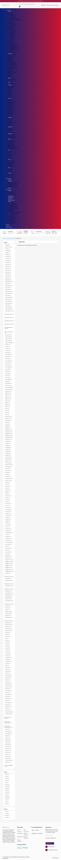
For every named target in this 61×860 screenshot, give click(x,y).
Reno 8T (7, 609)
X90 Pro (7, 673)
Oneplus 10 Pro (8, 439)
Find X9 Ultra (10, 163)
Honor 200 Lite (8, 354)
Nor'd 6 (7, 408)
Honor (9, 98)
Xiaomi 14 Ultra (8, 694)
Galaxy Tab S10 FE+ (13, 205)
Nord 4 (7, 412)
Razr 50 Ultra (8, 548)
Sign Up (57, 5)
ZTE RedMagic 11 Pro (12, 141)
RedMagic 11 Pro (8, 567)
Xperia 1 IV (7, 735)
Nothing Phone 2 (9, 433)
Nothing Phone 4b (11, 135)
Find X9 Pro (8, 256)
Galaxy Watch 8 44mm (12, 185)
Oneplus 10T (8, 441)
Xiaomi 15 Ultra (13, 25)
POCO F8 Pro (12, 30)
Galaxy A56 (8, 274)
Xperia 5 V (7, 754)
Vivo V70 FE (10, 156)
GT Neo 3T (7, 350)
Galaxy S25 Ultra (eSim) (12, 68)
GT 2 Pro (7, 344)
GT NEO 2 (7, 346)
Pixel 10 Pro (10, 88)
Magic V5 (10, 106)
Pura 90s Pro (10, 175)
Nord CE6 (10, 120)
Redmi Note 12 (8, 578)
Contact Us (19, 831)
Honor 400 (10, 110)
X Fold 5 (9, 158)
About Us (7, 224)
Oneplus (9, 117)
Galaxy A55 (8, 272)
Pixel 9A (7, 497)
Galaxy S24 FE (8, 289)
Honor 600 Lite (11, 103)
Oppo (9, 159)
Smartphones (8, 10)
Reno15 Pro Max (11, 160)
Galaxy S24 (8, 287)
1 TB (6, 811)
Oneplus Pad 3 (13, 223)
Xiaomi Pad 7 (14, 215)
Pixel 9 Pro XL (10, 94)
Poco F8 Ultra (12, 29)
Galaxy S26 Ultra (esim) (12, 64)
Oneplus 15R (10, 122)
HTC (6, 782)
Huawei (9, 173)
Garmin (9, 179)
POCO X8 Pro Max (13, 33)
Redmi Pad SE (14, 217)
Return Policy (26, 831)
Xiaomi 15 (12, 26)
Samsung (10, 53)
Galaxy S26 (8, 305)
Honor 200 (8, 352)
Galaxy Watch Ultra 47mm (13, 186)
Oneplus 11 (7, 443)
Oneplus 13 (8, 449)
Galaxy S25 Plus (8, 301)
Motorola (10, 126)
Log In (55, 5)
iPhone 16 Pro (11, 80)
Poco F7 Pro (8, 507)
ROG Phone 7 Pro (9, 617)
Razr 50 (7, 546)
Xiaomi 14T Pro (8, 698)
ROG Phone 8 (8, 622)
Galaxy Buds (10, 192)
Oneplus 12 (7, 445)
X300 (9, 152)
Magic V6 (10, 99)
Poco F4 (7, 499)
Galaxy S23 (8, 283)
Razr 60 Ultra (10, 132)
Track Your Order (9, 227)
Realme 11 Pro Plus (9, 559)
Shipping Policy (20, 836)
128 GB (7, 815)
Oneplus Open (8, 457)
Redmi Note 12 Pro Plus (9, 583)
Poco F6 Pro (8, 503)
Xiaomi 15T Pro (13, 23)
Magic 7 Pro (10, 107)
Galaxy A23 (8, 260)
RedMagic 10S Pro (11, 145)
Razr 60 (7, 550)
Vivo (9, 149)
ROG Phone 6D (8, 613)
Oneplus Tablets (11, 219)
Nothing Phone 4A (11, 137)
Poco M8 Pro (12, 36)
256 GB (7, 817)
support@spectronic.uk (52, 849)
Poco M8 (11, 34)
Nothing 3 (7, 426)
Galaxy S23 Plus (8, 285)
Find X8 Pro (8, 254)
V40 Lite (7, 636)
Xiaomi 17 (12, 21)
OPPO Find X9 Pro (11, 162)
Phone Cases (11, 197)
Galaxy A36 (10, 75)
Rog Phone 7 (8, 615)
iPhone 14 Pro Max (9, 387)
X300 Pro (7, 669)
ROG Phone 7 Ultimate (9, 620)
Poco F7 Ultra (8, 509)
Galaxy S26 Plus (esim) (12, 63)
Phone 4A (7, 468)
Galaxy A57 (10, 59)
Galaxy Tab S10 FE (13, 206)
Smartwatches (8, 178)
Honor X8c (7, 373)
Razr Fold (10, 128)
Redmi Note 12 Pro (9, 580)
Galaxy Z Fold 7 (8, 338)
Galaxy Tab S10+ (13, 204)
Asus (9, 82)
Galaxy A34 (8, 264)
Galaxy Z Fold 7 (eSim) (12, 65)
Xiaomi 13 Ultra (8, 686)
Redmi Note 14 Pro (13, 49)
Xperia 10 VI (8, 748)
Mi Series (10, 12)
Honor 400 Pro (11, 109)
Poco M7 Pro (8, 515)
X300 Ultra (10, 151)
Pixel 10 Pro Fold (11, 86)
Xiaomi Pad (12, 211)
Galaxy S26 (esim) (11, 61)
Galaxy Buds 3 (13, 194)
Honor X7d (10, 114)
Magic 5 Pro (8, 393)
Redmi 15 (12, 42)
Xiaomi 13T (8, 688)
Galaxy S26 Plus (8, 307)
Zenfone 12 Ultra (8, 760)
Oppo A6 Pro (10, 166)
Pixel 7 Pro (10, 95)
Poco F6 (7, 501)
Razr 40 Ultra (8, 544)
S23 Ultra (7, 632)
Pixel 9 (7, 493)
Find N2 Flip (8, 250)
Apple (9, 78)
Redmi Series (10, 41)
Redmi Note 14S (13, 52)
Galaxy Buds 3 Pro (13, 193)
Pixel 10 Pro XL (11, 87)
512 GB (7, 813)
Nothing (9, 133)
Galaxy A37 (10, 60)
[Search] (19, 6)
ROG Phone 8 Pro (9, 624)
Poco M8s (12, 37)
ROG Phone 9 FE (11, 83)
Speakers (10, 198)
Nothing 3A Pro (8, 429)
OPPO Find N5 (8, 462)
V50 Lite (7, 640)
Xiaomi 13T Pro (8, 690)
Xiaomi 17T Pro (13, 15)
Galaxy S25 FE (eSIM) (12, 72)
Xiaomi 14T (8, 696)
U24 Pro (7, 634)
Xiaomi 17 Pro (8, 710)
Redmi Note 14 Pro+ (9, 594)
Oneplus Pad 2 (13, 221)
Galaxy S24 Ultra (9, 293)
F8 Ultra (7, 248)
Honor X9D (10, 113)
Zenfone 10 (8, 758)
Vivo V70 (10, 155)
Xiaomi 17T (12, 14)
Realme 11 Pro (8, 557)
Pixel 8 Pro (8, 490)
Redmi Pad (12, 216)
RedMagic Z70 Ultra (9, 571)
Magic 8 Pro (10, 105)
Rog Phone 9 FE (8, 628)
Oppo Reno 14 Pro (9, 464)
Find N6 (7, 252)
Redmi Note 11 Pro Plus (9, 576)
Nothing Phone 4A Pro (12, 136)
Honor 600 (10, 102)
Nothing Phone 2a (9, 435)
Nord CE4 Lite (8, 420)
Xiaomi (9, 11)
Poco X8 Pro (8, 530)
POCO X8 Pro (12, 31)
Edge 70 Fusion (11, 129)
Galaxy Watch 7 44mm (9, 317)
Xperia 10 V (8, 746)
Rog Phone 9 (8, 626)
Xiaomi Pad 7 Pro (15, 213)
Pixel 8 (7, 488)
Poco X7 (11, 40)
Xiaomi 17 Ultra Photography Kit (8, 722)
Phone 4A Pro (8, 470)
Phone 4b (7, 472)
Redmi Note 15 (13, 44)
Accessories (8, 189)
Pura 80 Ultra (10, 177)
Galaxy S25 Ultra (11, 67)
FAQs (25, 829)
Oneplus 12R (8, 447)
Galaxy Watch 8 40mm (12, 183)
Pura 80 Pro (8, 536)
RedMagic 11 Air (11, 143)
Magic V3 (7, 400)
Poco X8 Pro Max (9, 532)
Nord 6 (9, 118)
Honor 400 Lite (8, 360)
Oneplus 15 (10, 121)
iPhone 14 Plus (8, 383)
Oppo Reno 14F (8, 466)
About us (19, 829)
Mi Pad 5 (7, 406)
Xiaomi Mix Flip (8, 733)
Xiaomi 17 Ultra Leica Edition (15, 18)
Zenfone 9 (7, 762)
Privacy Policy (20, 833)
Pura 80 (7, 534)
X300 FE (9, 154)
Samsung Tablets (11, 202)
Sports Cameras (11, 200)
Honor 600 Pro (11, 101)
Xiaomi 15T (12, 22)
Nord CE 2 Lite (8, 416)
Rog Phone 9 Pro (9, 630)
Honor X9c (7, 375)
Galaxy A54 (8, 270)
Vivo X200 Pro (8, 661)
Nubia (9, 139)
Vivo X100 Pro (8, 657)
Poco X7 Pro (12, 38)
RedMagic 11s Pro (11, 140)
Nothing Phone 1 (8, 431)
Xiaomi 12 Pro (8, 677)
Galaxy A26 (10, 76)
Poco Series (10, 27)
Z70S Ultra (8, 756)
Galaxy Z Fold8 (11, 56)
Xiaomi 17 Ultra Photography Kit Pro (17, 19)
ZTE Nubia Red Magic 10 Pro (13, 147)
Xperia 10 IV (8, 744)
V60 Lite (7, 642)
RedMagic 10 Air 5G (9, 561)
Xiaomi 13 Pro (8, 684)
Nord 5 (9, 125)
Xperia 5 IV (8, 752)
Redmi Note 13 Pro (9, 585)
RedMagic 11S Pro (9, 569)
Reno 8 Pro (8, 607)
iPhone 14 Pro (8, 385)
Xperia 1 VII (10, 170)
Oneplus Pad (12, 220)
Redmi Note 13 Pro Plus (9, 589)
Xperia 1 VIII (10, 171)
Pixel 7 (9, 97)
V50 (6, 638)
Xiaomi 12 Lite (8, 675)
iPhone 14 (7, 381)
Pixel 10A (10, 91)
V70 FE (7, 644)
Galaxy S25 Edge (11, 71)
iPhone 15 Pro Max (9, 389)
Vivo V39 (7, 646)
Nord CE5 (10, 124)
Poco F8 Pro (8, 511)
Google (9, 84)
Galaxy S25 (10, 69)
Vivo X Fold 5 (8, 653)
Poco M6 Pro (8, 513)
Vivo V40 (7, 648)
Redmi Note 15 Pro (13, 45)
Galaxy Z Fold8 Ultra (9, 342)
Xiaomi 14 (7, 692)
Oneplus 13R (8, 451)
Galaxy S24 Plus (8, 291)
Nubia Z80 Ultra (11, 148)
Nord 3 (7, 410)
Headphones (10, 196)
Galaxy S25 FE (8, 299)
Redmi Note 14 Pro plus (14, 48)
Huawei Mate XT (8, 379)
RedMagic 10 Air (11, 144)
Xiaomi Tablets (11, 209)
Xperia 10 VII (10, 168)
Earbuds (9, 190)
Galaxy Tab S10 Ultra (14, 208)
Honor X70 (10, 116)
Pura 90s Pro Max (11, 174)
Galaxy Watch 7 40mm (9, 314)
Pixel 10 (9, 90)
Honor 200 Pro (8, 356)
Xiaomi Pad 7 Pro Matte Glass (17, 212)
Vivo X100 (7, 655)
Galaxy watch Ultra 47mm (9, 332)
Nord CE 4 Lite (8, 418)
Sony (9, 167)
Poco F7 (7, 505)
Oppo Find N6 (10, 164)
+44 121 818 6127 (51, 846)
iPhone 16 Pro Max (11, 79)
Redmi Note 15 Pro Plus (14, 46)
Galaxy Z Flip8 (11, 57)
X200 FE (7, 663)
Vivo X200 (7, 659)
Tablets (9, 201)
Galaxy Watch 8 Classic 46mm (14, 182)
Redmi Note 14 (13, 50)
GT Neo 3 (7, 348)
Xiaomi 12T (7, 679)
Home (4, 238)
